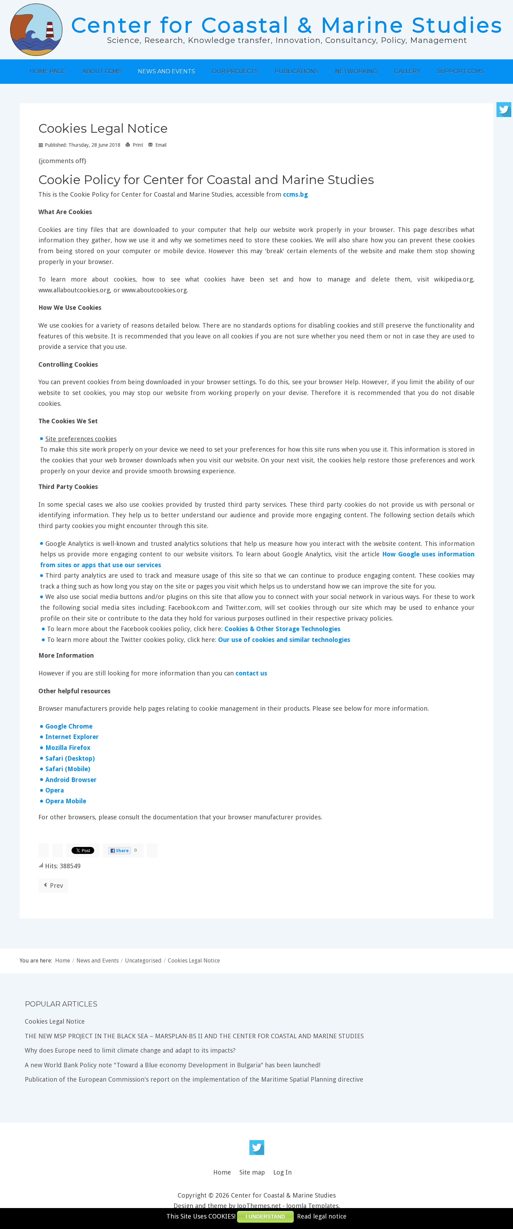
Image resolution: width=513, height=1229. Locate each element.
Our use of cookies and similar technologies (284, 639)
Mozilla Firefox (67, 747)
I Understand (265, 1217)
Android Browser (71, 779)
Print (137, 145)
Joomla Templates (313, 1205)
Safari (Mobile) (67, 769)
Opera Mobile (65, 801)
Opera (54, 790)
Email (160, 145)
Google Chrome (68, 726)
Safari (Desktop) (70, 758)
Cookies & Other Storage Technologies (282, 628)
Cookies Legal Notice (103, 128)
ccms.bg (295, 194)
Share (122, 850)
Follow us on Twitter (256, 1147)
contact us (251, 673)
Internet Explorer (72, 736)
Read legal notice (322, 1216)
